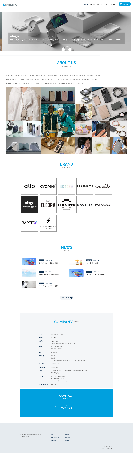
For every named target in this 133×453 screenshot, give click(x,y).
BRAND (92, 4)
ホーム (53, 434)
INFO (106, 4)
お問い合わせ (68, 437)
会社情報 (53, 440)
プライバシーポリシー (108, 446)
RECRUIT (113, 4)
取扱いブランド (55, 437)
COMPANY (100, 4)
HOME (86, 4)
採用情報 (67, 440)
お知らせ (67, 434)
